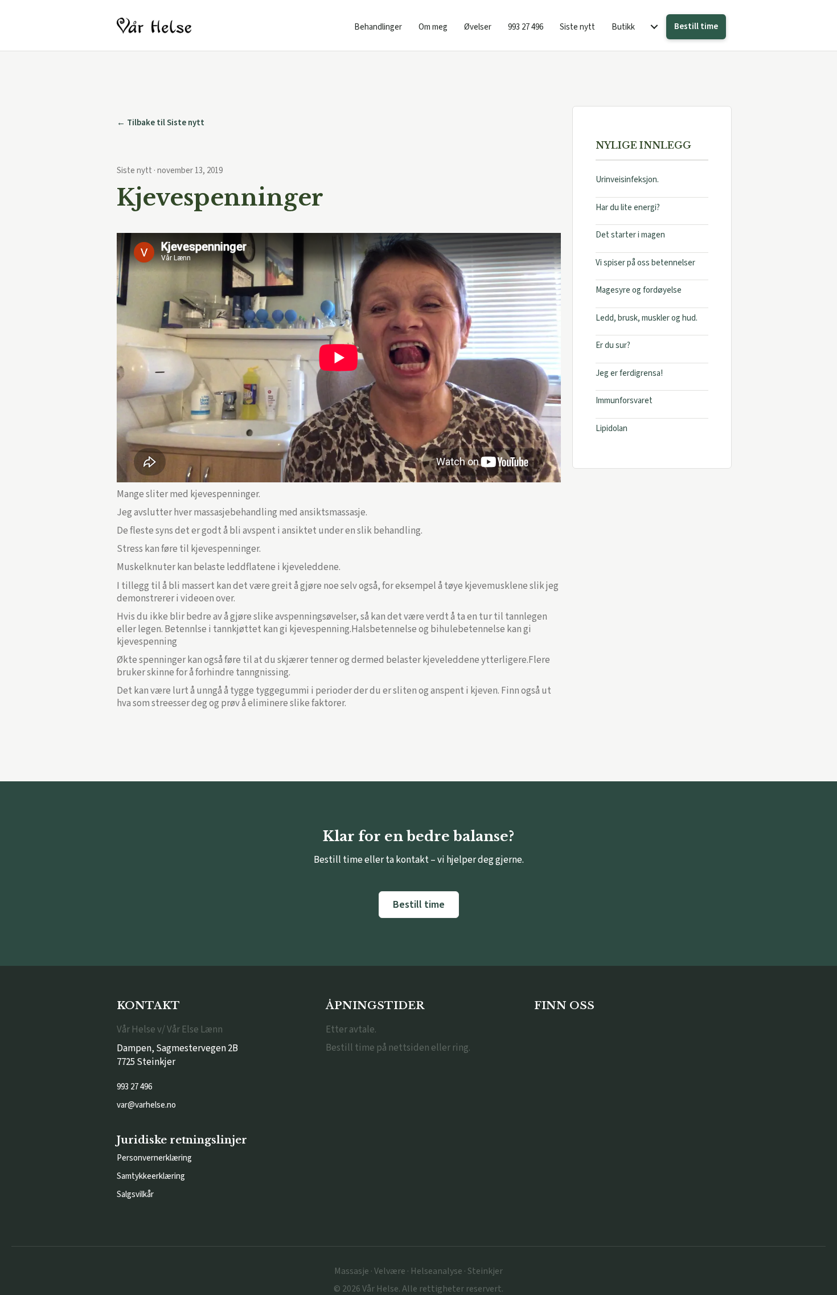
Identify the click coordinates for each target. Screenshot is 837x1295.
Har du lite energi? (628, 208)
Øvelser (477, 27)
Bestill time (696, 26)
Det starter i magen (630, 235)
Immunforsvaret (624, 401)
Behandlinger (378, 27)
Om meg (433, 27)
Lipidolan (611, 429)
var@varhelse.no (146, 1105)
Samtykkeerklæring (151, 1176)
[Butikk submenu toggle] (654, 27)
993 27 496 (525, 27)
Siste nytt (577, 27)
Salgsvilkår (135, 1194)
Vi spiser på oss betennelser (645, 263)
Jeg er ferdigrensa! (629, 373)
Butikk (623, 27)
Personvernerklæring (154, 1158)
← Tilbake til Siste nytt (160, 123)
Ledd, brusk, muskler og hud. (647, 318)
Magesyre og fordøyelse (639, 291)
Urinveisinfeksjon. (627, 180)
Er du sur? (613, 346)
